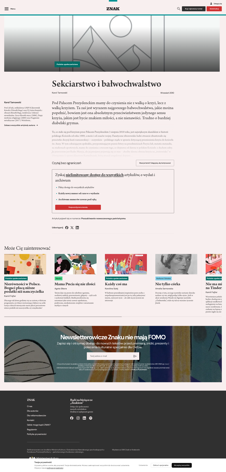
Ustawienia (143, 465)
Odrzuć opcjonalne (160, 465)
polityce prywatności (55, 468)
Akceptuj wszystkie (182, 465)
